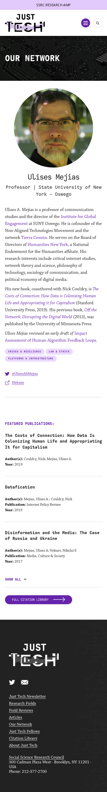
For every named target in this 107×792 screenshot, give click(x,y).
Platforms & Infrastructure (31, 358)
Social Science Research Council (36, 757)
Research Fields (22, 703)
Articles (15, 717)
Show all (13, 579)
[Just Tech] (25, 23)
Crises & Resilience (24, 351)
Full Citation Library (31, 600)
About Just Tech (23, 745)
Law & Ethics (59, 351)
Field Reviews (21, 710)
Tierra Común (34, 237)
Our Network (20, 724)
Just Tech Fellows (24, 731)
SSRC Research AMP (53, 4)
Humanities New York (48, 244)
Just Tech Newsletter (27, 696)
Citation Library (23, 738)
